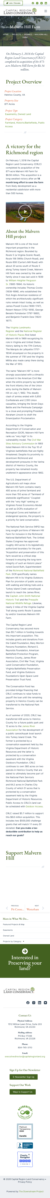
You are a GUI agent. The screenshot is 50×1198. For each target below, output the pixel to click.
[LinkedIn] (46, 3)
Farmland (10, 122)
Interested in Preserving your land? (25, 963)
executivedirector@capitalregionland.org (25, 1056)
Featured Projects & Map (13, 924)
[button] (25, 211)
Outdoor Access (34, 806)
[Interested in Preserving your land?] (25, 951)
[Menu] (45, 11)
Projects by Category (12, 941)
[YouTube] (41, 3)
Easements (11, 114)
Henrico (28, 34)
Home (6, 34)
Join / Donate (14, 3)
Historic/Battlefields (26, 122)
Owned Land (24, 114)
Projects (16, 34)
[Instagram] (37, 3)
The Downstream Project (31, 1191)
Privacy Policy (25, 1182)
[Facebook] (33, 3)
